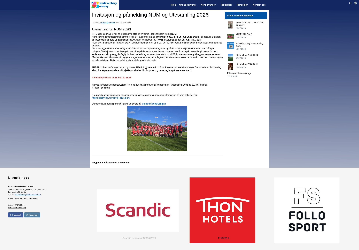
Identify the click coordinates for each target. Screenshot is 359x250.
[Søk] (350, 3)
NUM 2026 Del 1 (244, 34)
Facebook (16, 215)
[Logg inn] (355, 3)
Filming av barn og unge (239, 73)
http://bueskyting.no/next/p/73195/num (111, 98)
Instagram (33, 215)
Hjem (173, 5)
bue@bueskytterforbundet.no (28, 194)
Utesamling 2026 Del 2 (247, 55)
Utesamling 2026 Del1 (247, 64)
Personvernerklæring (17, 207)
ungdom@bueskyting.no (154, 104)
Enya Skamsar (108, 22)
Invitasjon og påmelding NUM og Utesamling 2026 (150, 15)
